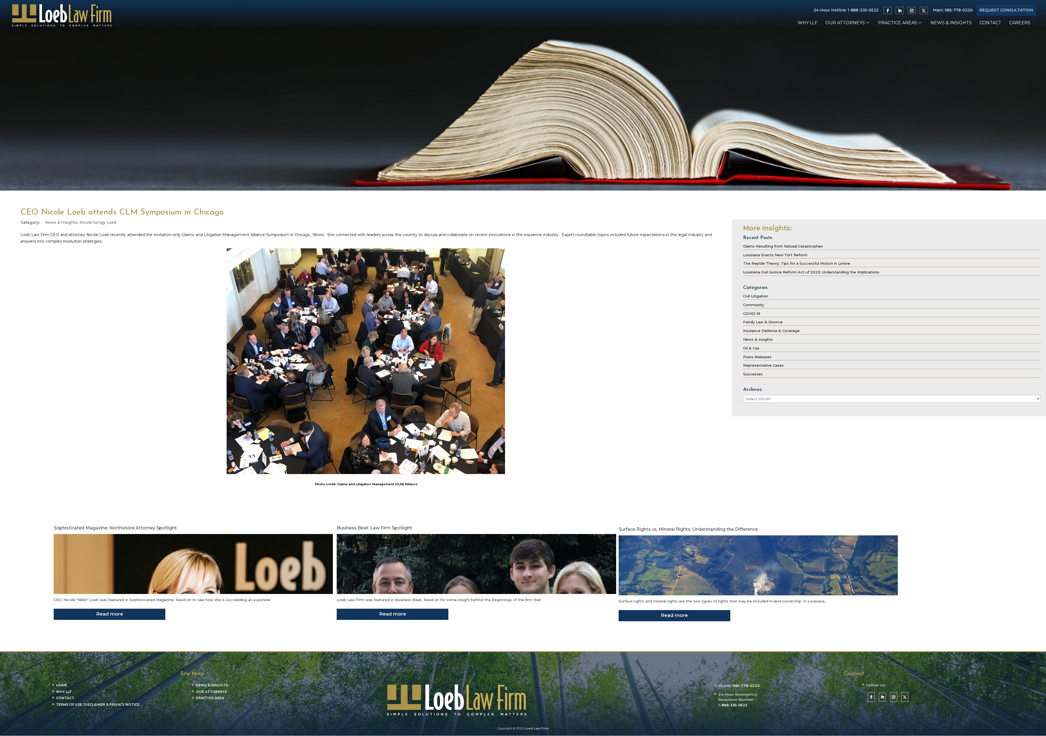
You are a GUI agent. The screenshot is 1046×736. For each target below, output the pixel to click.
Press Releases (757, 357)
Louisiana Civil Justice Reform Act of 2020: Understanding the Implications (811, 272)
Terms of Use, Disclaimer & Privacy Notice (97, 704)
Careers (1019, 23)
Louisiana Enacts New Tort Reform (775, 255)
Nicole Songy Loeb (98, 222)
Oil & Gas (751, 348)
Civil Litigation (755, 296)
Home (61, 685)
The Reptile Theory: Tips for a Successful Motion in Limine (796, 263)
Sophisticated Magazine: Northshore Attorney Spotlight (115, 527)
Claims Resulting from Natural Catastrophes (783, 246)
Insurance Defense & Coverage (771, 330)
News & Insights (951, 23)
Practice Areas (897, 23)
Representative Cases (763, 365)
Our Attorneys (845, 23)
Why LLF (807, 23)
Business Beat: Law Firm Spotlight (374, 527)
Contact (990, 23)
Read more (109, 614)
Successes (753, 374)
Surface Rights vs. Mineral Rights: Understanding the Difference (688, 529)
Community (753, 305)
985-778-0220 (959, 10)
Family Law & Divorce (763, 322)
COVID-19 (751, 313)
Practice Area (210, 698)
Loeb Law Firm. (536, 728)
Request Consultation (1006, 10)
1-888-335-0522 (863, 10)
